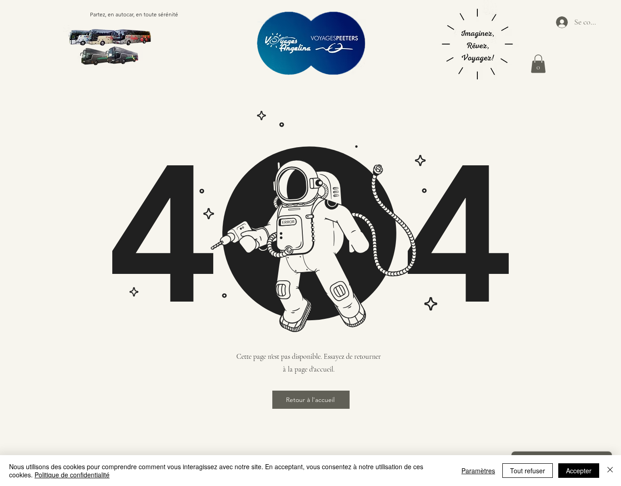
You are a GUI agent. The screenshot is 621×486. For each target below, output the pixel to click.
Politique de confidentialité (72, 474)
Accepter (578, 470)
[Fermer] (610, 470)
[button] (538, 64)
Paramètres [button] (478, 470)
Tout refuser (527, 470)
